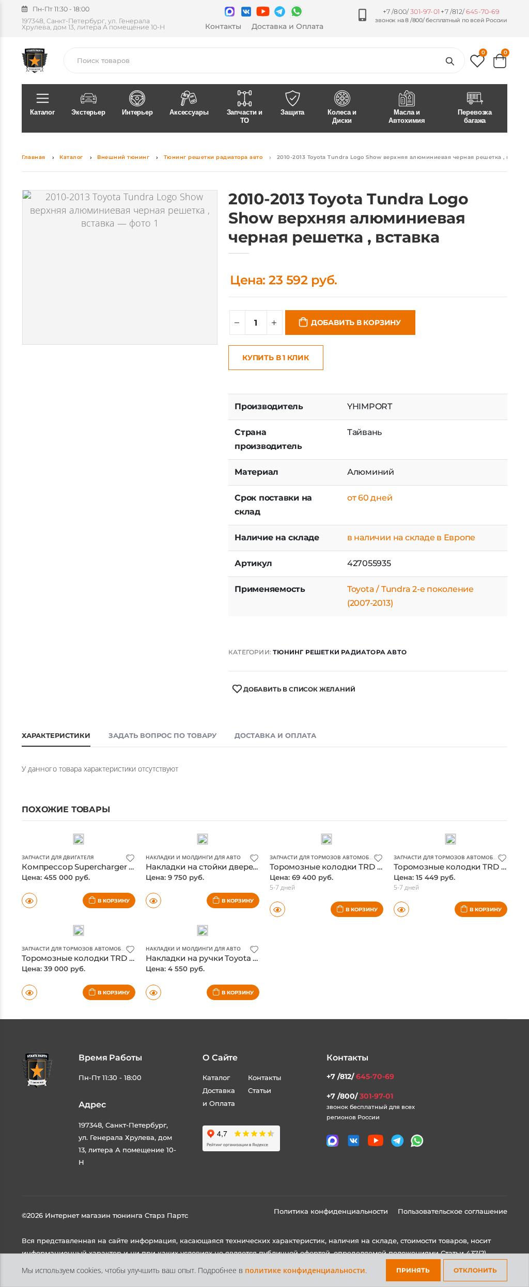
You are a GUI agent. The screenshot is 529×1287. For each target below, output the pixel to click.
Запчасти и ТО (245, 116)
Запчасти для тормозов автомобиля (325, 857)
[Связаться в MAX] (230, 12)
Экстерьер (88, 112)
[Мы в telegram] (279, 11)
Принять (413, 1270)
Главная (33, 157)
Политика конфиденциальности (332, 1211)
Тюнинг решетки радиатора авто (213, 157)
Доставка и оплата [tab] (275, 735)
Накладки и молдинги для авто (193, 857)
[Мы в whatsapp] (296, 11)
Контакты (223, 26)
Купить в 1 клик (275, 357)
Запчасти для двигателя (58, 857)
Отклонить (475, 1270)
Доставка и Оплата (287, 26)
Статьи (259, 1090)
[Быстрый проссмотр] (29, 900)
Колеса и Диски (342, 116)
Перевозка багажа (475, 116)
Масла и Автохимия (406, 116)
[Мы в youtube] (263, 11)
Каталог (42, 112)
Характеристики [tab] (56, 735)
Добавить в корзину (356, 322)
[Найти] (452, 60)
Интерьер (137, 112)
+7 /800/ (411, 11)
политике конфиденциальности (305, 1270)
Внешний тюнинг (123, 157)
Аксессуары (189, 112)
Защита (292, 112)
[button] (477, 63)
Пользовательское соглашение (452, 1211)
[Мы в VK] (246, 11)
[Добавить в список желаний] (130, 857)
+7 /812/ (470, 11)
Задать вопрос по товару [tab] (162, 735)
